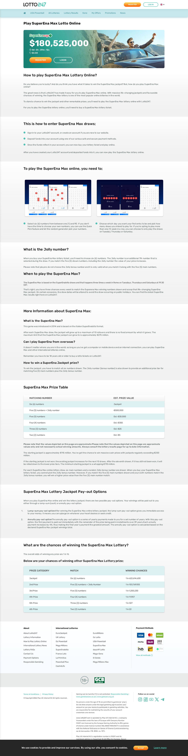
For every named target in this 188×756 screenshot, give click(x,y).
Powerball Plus (62, 662)
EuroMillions (98, 633)
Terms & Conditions (31, 694)
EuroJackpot (61, 633)
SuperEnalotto (62, 650)
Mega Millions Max (101, 662)
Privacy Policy (47, 694)
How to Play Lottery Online (35, 641)
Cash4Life (60, 666)
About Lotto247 (30, 633)
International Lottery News (35, 645)
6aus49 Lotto (99, 650)
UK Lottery (60, 637)
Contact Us (28, 654)
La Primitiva (61, 658)
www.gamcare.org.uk (105, 697)
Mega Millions (61, 645)
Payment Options (31, 658)
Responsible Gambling (33, 662)
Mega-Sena (98, 654)
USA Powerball (99, 641)
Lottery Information (32, 637)
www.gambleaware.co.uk (86, 697)
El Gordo (96, 658)
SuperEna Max (99, 645)
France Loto (61, 654)
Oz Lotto (96, 637)
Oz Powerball (61, 641)
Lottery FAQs (29, 650)
